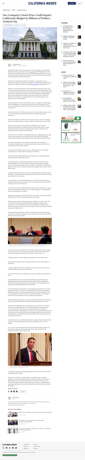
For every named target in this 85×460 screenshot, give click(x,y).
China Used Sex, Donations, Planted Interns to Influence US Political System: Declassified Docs (34, 429)
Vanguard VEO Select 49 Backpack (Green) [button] (75, 124)
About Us (35, 444)
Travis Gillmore (17, 64)
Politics (13, 10)
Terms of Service (36, 446)
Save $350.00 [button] (75, 141)
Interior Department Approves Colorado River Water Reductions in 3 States (69, 63)
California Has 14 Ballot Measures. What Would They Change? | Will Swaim (69, 84)
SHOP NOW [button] (66, 130)
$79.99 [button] (75, 129)
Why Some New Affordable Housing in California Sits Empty (69, 92)
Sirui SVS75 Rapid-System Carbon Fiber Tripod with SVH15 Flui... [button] (75, 134)
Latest (63, 72)
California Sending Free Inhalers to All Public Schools (69, 37)
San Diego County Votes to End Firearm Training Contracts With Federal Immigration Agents (69, 54)
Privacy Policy (26, 444)
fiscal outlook (35, 84)
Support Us (35, 448)
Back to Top (80, 457)
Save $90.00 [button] (75, 130)
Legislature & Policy (22, 10)
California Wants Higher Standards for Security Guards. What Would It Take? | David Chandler (69, 107)
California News (6, 10)
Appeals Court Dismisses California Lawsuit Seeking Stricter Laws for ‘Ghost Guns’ (69, 45)
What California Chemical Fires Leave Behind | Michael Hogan (69, 99)
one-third (32, 72)
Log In (79, 3)
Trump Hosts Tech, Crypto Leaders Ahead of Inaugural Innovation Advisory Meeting (31, 421)
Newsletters (26, 448)
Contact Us (26, 446)
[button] (77, 118)
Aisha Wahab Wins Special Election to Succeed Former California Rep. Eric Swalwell (68, 29)
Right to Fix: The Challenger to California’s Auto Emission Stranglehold (35, 412)
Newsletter (71, 3)
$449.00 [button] (75, 139)
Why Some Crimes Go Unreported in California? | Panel (70, 76)
